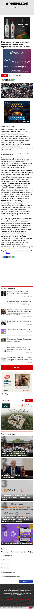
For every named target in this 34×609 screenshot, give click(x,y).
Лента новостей (8, 289)
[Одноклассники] (3, 80)
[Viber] (9, 80)
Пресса (10, 7)
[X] (7, 80)
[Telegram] (14, 80)
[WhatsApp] (12, 80)
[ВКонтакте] (5, 80)
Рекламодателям (24, 599)
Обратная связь (9, 599)
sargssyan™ (23, 604)
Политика (4, 75)
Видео (15, 7)
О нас (16, 599)
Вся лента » (17, 367)
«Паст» (8, 253)
